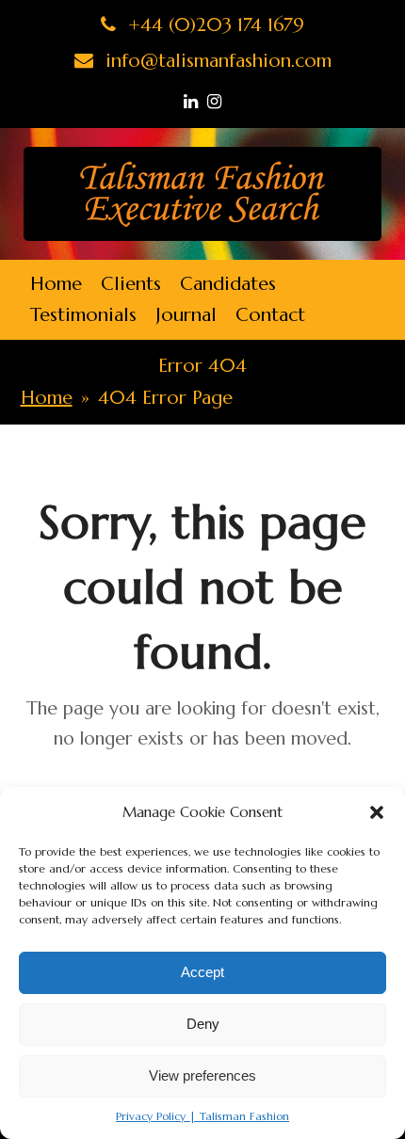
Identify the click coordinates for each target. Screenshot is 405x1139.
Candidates (228, 284)
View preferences (202, 1075)
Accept (202, 972)
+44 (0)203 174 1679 (213, 25)
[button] (376, 812)
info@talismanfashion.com (216, 60)
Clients (131, 284)
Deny (202, 1024)
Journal (186, 315)
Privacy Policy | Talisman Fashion (202, 1116)
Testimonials (83, 315)
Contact (270, 315)
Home (56, 284)
